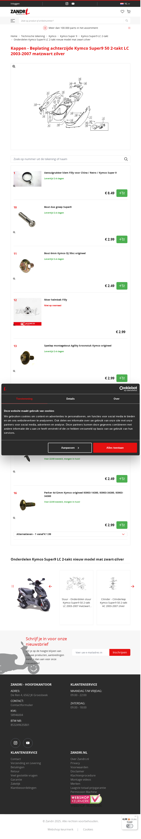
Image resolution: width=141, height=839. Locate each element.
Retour (15, 771)
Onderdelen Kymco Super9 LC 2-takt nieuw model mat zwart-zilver (52, 39)
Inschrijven (120, 652)
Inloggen (15, 3)
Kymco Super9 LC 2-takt (94, 36)
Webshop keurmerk (60, 829)
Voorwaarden (79, 767)
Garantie (16, 779)
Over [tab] (117, 398)
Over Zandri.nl (79, 759)
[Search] (126, 20)
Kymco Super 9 (68, 36)
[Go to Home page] (60, 12)
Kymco (52, 36)
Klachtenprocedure (83, 775)
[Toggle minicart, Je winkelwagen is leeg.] (128, 11)
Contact (16, 759)
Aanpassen (68, 447)
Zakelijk (15, 784)
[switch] (129, 826)
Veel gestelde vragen (24, 775)
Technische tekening (33, 36)
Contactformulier (22, 705)
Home (14, 36)
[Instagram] (67, 4)
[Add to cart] (121, 193)
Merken (75, 784)
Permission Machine (83, 792)
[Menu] (135, 817)
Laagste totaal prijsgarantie (88, 788)
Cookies (88, 829)
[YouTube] (73, 4)
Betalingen (17, 767)
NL (126, 3)
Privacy (75, 763)
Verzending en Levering (26, 763)
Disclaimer (77, 771)
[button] (14, 66)
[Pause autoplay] (129, 28)
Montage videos (80, 779)
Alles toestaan (115, 447)
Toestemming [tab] (24, 398)
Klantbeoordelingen (23, 788)
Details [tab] (70, 398)
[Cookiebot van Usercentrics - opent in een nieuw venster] (122, 388)
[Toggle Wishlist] (122, 11)
